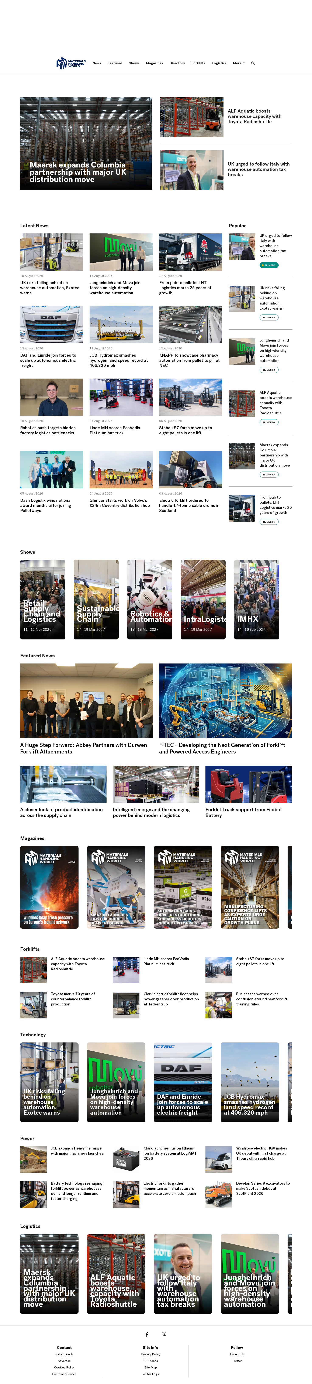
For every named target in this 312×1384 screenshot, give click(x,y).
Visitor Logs (150, 1374)
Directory (177, 63)
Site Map (151, 1367)
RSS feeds (150, 1361)
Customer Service (64, 1374)
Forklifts (198, 63)
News (97, 63)
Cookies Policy (64, 1367)
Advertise (64, 1361)
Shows (134, 63)
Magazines (154, 63)
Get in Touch (64, 1354)
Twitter (237, 1361)
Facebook (237, 1354)
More (237, 63)
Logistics (219, 63)
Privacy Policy (150, 1354)
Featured (115, 63)
